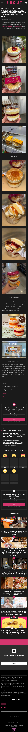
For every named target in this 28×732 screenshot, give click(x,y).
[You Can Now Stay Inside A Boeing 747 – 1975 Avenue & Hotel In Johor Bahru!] (14, 522)
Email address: (14, 413)
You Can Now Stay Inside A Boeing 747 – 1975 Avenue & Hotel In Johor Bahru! (14, 533)
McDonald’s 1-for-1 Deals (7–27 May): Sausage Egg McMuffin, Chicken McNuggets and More (14, 632)
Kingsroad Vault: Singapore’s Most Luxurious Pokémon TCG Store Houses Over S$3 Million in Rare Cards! (14, 573)
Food (16, 589)
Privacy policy (14, 726)
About (6, 725)
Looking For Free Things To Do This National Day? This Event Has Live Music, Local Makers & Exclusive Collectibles (14, 553)
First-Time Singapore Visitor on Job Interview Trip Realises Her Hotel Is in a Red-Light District (14, 613)
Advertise (21, 725)
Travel (19, 528)
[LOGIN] (26, 2)
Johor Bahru (9, 528)
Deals (12, 589)
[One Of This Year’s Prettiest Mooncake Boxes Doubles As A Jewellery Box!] (14, 583)
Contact (15, 725)
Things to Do (18, 548)
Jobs (10, 725)
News (15, 528)
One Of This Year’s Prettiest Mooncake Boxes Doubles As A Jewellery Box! (13, 593)
